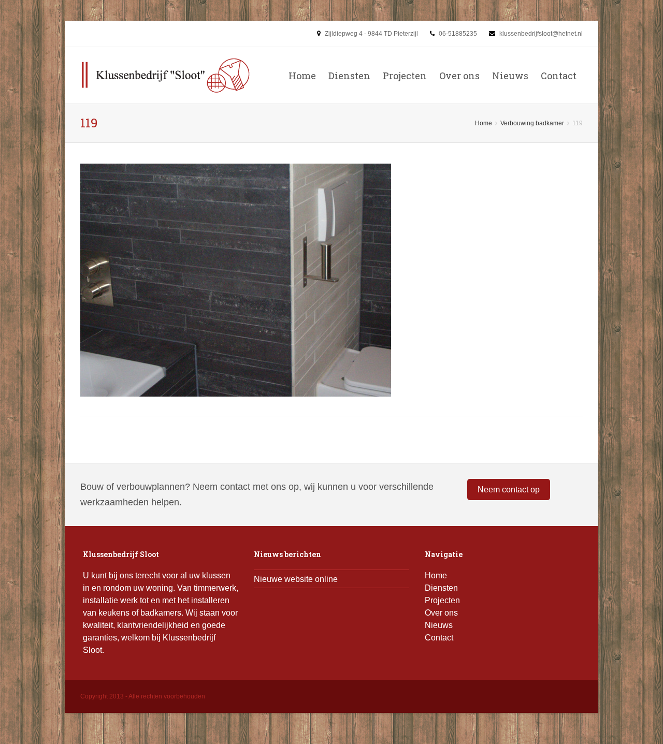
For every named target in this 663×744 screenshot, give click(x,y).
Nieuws (510, 75)
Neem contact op (509, 489)
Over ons (459, 75)
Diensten (349, 75)
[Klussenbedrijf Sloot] (165, 75)
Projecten (405, 75)
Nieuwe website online (296, 579)
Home (302, 75)
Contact (558, 75)
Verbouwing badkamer (532, 123)
